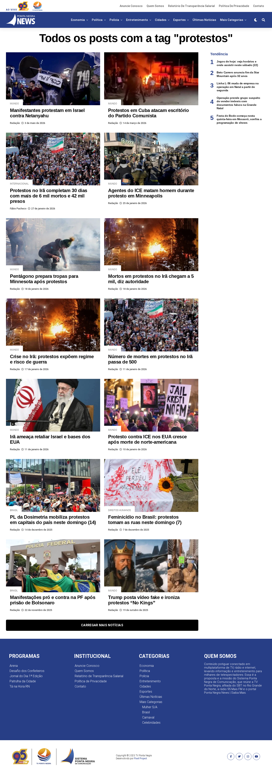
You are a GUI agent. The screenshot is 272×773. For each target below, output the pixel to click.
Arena (14, 666)
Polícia (114, 20)
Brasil (146, 712)
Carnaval (148, 717)
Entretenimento (137, 20)
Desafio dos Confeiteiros (27, 671)
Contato (258, 6)
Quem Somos (155, 6)
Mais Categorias (231, 20)
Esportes (179, 20)
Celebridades (151, 722)
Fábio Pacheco (18, 208)
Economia (78, 20)
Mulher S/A (149, 707)
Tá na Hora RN (20, 686)
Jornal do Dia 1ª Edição (26, 676)
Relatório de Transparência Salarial (191, 6)
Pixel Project (140, 758)
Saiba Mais (238, 692)
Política (97, 20)
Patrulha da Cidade (23, 681)
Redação (15, 123)
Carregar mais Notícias (102, 625)
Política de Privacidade (234, 6)
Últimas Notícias (204, 20)
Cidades (160, 20)
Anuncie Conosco (131, 6)
